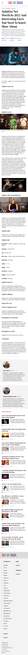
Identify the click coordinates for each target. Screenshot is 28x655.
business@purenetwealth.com (7, 647)
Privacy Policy (4, 649)
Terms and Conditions (6, 651)
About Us (3, 652)
